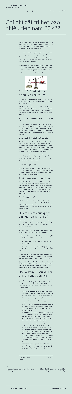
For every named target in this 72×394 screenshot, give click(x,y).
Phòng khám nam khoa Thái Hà (17, 5)
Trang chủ (27, 11)
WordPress (63, 388)
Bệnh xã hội (34, 11)
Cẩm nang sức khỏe (61, 11)
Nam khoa (44, 11)
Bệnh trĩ (52, 11)
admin (21, 359)
